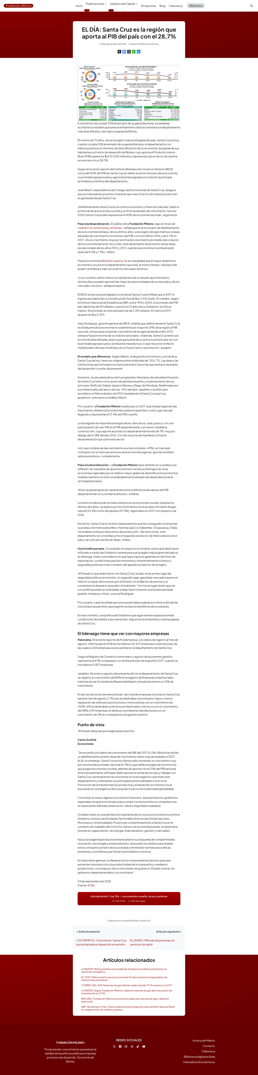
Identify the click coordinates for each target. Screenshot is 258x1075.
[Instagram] (126, 1046)
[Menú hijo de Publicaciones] (87, 10)
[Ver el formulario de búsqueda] (251, 6)
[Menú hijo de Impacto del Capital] (111, 10)
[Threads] (129, 51)
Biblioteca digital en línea (199, 1056)
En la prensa (148, 5)
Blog (162, 5)
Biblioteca (195, 5)
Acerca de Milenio (204, 1040)
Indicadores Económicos (199, 1062)
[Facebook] (124, 51)
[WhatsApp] (133, 51)
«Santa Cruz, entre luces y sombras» (100, 227)
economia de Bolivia (128, 920)
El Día (91, 885)
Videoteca (175, 5)
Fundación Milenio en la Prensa (144, 44)
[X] (119, 51)
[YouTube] (143, 1046)
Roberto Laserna (112, 260)
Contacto (209, 1046)
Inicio (79, 5)
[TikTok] (137, 1046)
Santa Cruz (145, 920)
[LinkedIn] (138, 51)
